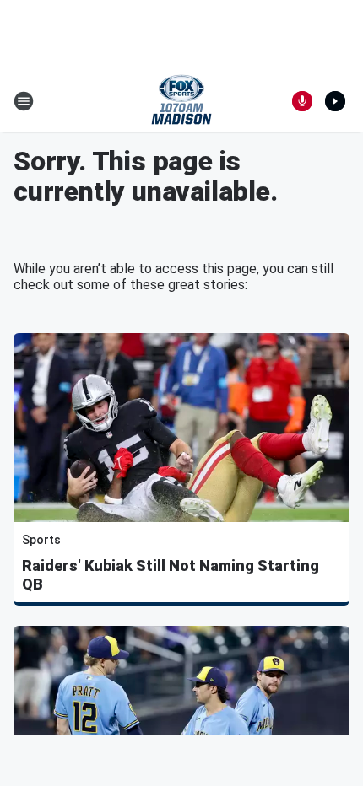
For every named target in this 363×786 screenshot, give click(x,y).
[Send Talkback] (302, 101)
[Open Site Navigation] (24, 101)
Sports (41, 539)
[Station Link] (181, 101)
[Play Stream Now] (335, 101)
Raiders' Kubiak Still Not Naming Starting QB (170, 575)
